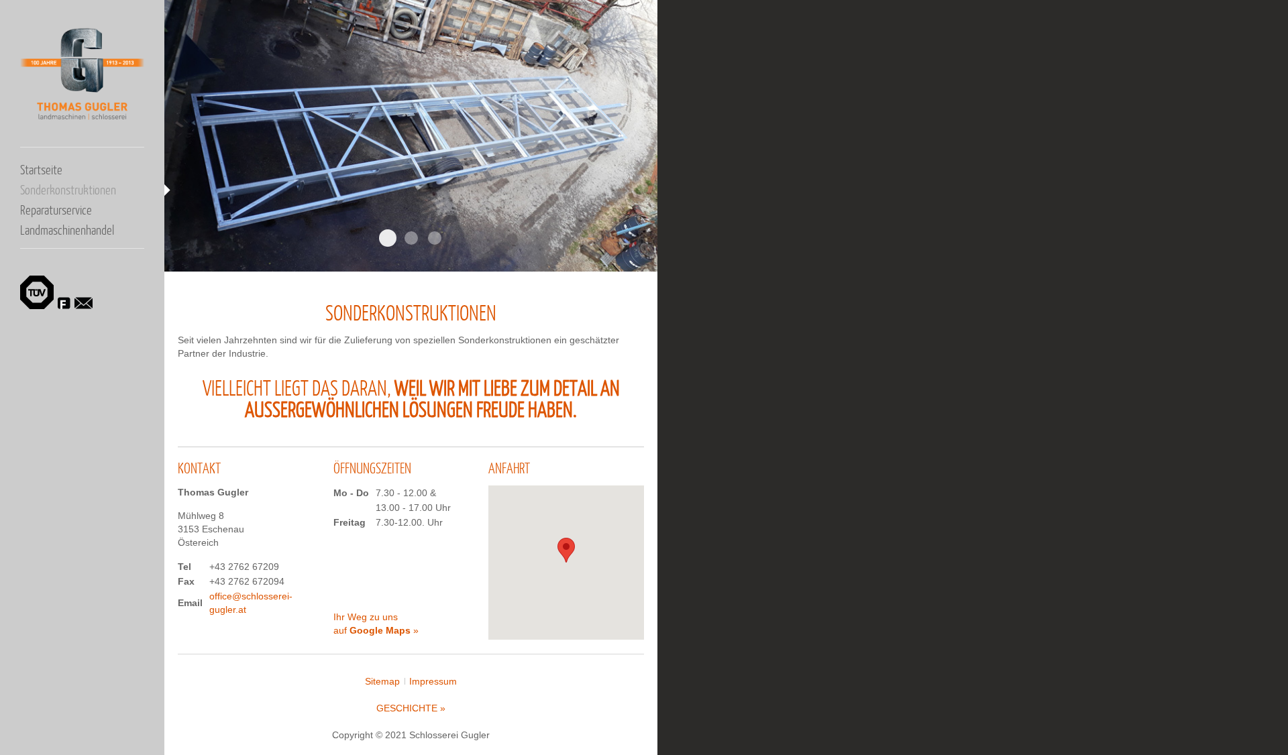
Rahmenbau (387, 238)
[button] (566, 550)
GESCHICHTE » (410, 708)
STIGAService (434, 238)
